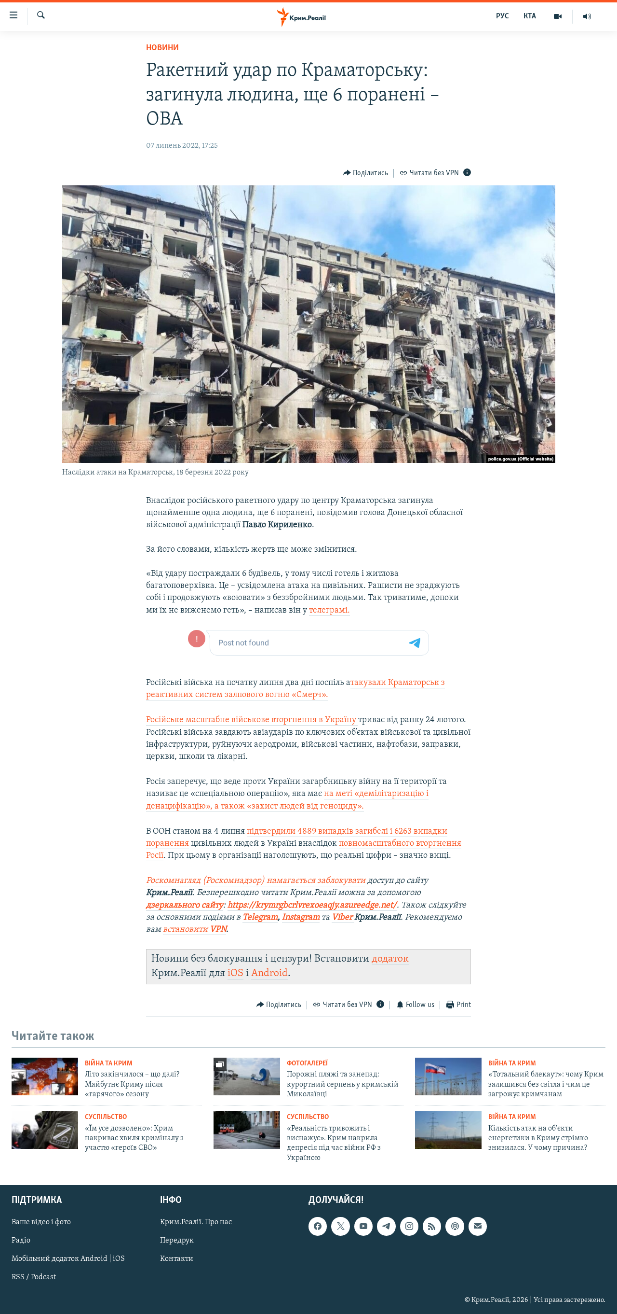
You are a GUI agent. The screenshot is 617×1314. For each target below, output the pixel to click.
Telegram (260, 917)
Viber (343, 917)
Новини (162, 48)
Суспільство (106, 1117)
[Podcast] (454, 1226)
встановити (194, 929)
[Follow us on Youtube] (363, 1226)
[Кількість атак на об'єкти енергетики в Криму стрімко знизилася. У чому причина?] (448, 1130)
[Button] (366, 173)
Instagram (301, 917)
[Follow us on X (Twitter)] (340, 1226)
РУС (502, 16)
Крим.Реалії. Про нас (196, 1223)
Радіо (21, 1241)
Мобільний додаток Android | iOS (68, 1259)
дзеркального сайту (184, 905)
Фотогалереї (307, 1063)
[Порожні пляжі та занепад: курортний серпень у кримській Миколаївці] (247, 1076)
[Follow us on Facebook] (317, 1226)
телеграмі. (329, 610)
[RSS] (432, 1226)
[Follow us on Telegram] (386, 1226)
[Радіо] (587, 16)
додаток (390, 959)
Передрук (177, 1241)
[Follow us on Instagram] (409, 1226)
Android (269, 973)
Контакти (176, 1259)
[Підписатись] (478, 1226)
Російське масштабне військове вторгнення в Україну (252, 720)
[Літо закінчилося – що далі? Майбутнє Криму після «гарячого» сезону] (45, 1076)
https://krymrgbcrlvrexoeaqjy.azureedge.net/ (312, 905)
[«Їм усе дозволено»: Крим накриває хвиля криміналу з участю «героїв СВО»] (45, 1130)
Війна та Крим (109, 1063)
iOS (235, 973)
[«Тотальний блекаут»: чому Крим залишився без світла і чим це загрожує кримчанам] (448, 1076)
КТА (529, 16)
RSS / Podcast (34, 1278)
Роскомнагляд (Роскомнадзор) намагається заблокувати (255, 881)
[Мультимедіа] (558, 16)
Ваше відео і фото (41, 1223)
